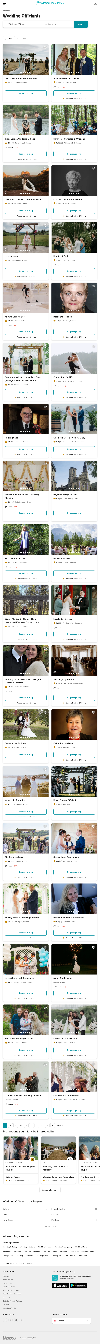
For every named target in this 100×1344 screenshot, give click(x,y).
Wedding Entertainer (32, 1251)
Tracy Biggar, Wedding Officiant (20, 139)
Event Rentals (69, 1256)
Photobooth (82, 1256)
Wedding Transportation (12, 1251)
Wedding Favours (45, 1247)
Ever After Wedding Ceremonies (21, 78)
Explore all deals (48, 1190)
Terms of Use (8, 1280)
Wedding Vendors (11, 1242)
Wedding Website (9, 1308)
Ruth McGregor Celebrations (67, 199)
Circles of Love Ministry (65, 1038)
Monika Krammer (61, 558)
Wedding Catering (10, 1247)
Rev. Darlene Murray (15, 558)
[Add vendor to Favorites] (45, 47)
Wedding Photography (63, 1247)
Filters (10, 39)
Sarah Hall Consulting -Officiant (69, 139)
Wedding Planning (67, 1251)
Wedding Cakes (42, 1256)
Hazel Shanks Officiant (64, 800)
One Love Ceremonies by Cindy (69, 437)
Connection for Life (63, 377)
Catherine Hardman (63, 743)
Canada (61, 1321)
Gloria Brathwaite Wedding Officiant (23, 1095)
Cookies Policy (9, 1287)
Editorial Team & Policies (12, 1301)
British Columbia (58, 1209)
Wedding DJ (56, 1256)
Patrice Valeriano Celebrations (68, 917)
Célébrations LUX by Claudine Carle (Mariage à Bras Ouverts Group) (23, 379)
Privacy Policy (8, 1283)
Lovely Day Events (62, 619)
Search (80, 24)
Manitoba (55, 1220)
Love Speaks (11, 256)
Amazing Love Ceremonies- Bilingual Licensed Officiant (23, 681)
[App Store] (60, 1287)
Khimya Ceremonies (15, 316)
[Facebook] (5, 1320)
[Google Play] (78, 1287)
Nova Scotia (8, 1220)
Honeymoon (8, 1256)
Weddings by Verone (63, 679)
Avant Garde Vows (62, 978)
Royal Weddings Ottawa (65, 494)
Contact (6, 1276)
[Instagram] (21, 1320)
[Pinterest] (16, 1320)
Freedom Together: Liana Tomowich (23, 199)
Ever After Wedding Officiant (19, 1038)
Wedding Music (81, 1247)
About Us (6, 1297)
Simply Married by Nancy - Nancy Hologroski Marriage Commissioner (22, 621)
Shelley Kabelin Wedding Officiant (22, 917)
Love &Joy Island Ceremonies (19, 978)
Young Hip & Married (15, 800)
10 (53, 1125)
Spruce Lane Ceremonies (66, 857)
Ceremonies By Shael (15, 743)
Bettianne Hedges (62, 316)
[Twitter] (10, 1320)
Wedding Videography (85, 1251)
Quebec (54, 1214)
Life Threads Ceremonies (66, 1095)
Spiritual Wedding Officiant (66, 78)
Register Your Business (12, 1294)
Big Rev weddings (14, 857)
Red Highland (11, 437)
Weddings (6, 10)
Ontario (6, 1209)
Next (59, 1125)
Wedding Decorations (24, 1256)
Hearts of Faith (61, 256)
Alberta (6, 1214)
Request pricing (26, 93)
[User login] (95, 3)
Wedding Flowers (50, 1251)
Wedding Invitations (27, 1247)
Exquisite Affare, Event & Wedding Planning (22, 496)
